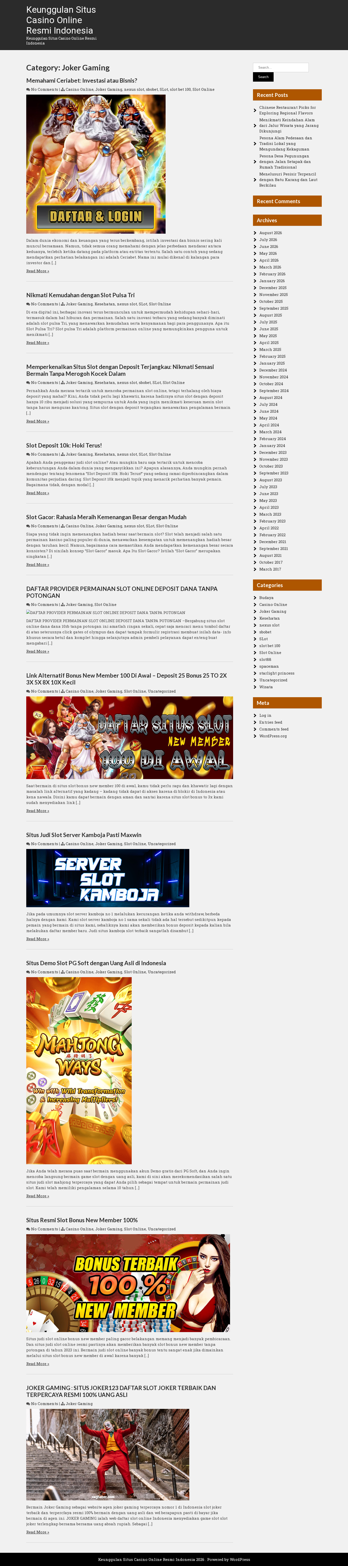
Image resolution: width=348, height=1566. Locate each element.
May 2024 (268, 418)
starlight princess (277, 673)
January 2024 (272, 445)
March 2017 (270, 569)
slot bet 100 (180, 89)
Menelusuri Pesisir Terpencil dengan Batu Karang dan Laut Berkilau (288, 179)
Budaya (266, 597)
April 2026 (269, 260)
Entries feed (270, 722)
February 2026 (272, 273)
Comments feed (274, 729)
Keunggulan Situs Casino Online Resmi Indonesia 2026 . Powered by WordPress (174, 1559)
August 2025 (270, 315)
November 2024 (273, 376)
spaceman (269, 666)
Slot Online (204, 89)
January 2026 (272, 280)
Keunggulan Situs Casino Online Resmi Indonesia (61, 20)
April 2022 (269, 527)
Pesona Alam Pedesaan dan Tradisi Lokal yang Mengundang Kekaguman (285, 143)
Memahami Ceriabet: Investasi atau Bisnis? (81, 80)
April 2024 (269, 424)
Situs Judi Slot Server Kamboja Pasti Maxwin (83, 834)
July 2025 (268, 321)
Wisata (266, 686)
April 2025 (269, 342)
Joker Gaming (108, 89)
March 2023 (270, 514)
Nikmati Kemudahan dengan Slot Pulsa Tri (80, 295)
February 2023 (272, 521)
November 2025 (273, 294)
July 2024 (268, 404)
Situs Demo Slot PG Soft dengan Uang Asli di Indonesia (96, 963)
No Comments (44, 89)
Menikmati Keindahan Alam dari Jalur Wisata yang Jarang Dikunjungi (289, 125)
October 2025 (271, 301)
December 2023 (273, 452)
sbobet (152, 89)
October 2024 (271, 383)
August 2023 (270, 479)
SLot (164, 89)
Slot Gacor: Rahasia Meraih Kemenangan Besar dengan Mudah (106, 517)
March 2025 (270, 349)
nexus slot (134, 89)
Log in (265, 715)
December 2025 (273, 287)
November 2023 (273, 459)
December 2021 (272, 541)
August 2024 (271, 397)
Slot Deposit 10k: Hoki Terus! (64, 445)
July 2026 (268, 239)
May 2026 (268, 253)
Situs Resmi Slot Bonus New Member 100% (82, 1220)
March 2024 (270, 431)
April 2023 (269, 507)
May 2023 (268, 500)
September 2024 (274, 390)
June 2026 (268, 246)
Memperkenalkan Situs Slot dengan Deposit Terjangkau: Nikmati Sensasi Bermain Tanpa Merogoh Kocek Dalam (120, 370)
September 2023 (273, 472)
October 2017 (271, 562)
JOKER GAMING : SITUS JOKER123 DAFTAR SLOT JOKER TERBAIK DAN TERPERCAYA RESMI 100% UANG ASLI (121, 1391)
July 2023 (268, 486)
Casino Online (79, 89)
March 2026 (270, 267)
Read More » (37, 270)
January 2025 (272, 363)
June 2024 (269, 411)
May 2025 (268, 335)
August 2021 (270, 555)
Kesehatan (105, 303)
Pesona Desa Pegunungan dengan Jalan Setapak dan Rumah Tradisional (285, 161)
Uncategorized (162, 691)
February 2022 (272, 534)
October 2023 (271, 466)
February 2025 (272, 356)
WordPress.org (273, 735)
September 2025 (273, 308)
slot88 (265, 659)
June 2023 (268, 493)
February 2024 (272, 438)
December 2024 (273, 369)
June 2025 (268, 328)
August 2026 (270, 232)
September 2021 (273, 548)
